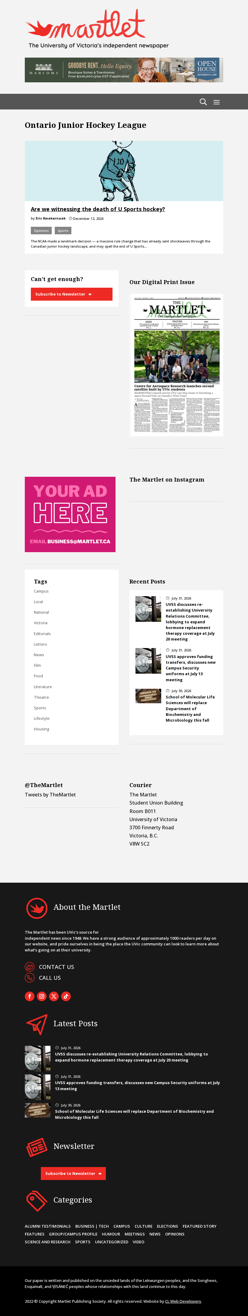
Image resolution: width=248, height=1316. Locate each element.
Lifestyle (42, 718)
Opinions (41, 230)
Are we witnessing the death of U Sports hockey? (98, 209)
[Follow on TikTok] (66, 996)
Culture (143, 1226)
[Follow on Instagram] (42, 996)
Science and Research (47, 1242)
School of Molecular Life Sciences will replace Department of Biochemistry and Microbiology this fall (190, 708)
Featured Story (200, 1226)
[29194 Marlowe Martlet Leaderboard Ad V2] (124, 80)
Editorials (42, 633)
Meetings (135, 1234)
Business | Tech (92, 1226)
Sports (63, 230)
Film (37, 665)
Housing (41, 729)
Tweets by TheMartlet (50, 794)
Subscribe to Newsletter (60, 294)
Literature (43, 686)
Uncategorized (111, 1242)
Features (34, 1234)
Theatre (41, 697)
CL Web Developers (183, 1301)
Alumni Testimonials (48, 1226)
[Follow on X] (54, 996)
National (41, 612)
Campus (41, 591)
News (39, 654)
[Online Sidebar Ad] (70, 550)
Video (138, 1242)
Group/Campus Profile (73, 1234)
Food (38, 676)
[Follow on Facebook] (29, 996)
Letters (40, 644)
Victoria (40, 622)
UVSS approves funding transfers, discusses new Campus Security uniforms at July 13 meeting (191, 668)
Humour (111, 1234)
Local (38, 601)
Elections (167, 1226)
